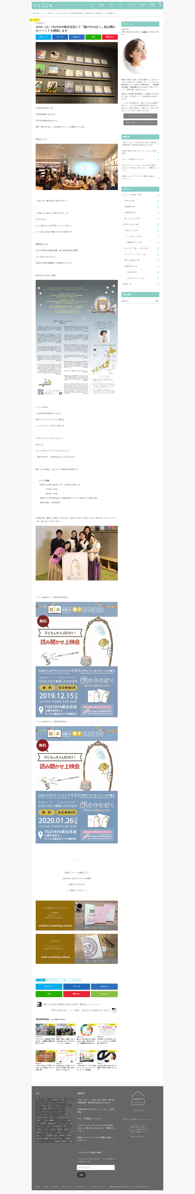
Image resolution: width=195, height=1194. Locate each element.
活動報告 (129, 206)
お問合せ (152, 5)
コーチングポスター (58, 1111)
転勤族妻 (57, 1141)
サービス (120, 5)
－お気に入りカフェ (134, 278)
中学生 (46, 1117)
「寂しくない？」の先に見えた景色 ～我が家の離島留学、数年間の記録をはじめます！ (139, 144)
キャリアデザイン (58, 1108)
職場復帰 (68, 1138)
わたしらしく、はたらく (63, 1105)
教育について (40, 1135)
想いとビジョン (131, 218)
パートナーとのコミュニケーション (47, 1114)
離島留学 (64, 1141)
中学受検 (39, 1117)
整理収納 (62, 1135)
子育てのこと (130, 230)
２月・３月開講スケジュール (133, 159)
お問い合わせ (113, 1187)
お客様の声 (129, 212)
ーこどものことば (133, 236)
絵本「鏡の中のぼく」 (55, 980)
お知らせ (101, 5)
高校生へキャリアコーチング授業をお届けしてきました (139, 177)
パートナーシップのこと (134, 254)
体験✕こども (54, 1117)
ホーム (92, 5)
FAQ (45, 1099)
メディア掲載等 (64, 1114)
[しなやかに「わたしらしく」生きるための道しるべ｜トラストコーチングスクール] (77, 949)
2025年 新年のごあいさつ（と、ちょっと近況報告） (139, 152)
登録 (81, 1175)
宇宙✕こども (67, 1126)
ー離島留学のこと (133, 242)
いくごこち (43, 5)
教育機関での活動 (51, 1135)
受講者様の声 (52, 1123)
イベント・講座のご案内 (73, 980)
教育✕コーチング (63, 1132)
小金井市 (52, 1129)
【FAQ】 (126, 284)
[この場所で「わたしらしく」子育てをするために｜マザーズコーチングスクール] (77, 916)
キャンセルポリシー (80, 1187)
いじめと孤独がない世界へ (57, 1099)
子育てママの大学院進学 (53, 1126)
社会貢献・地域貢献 (42, 1138)
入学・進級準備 (41, 1123)
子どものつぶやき (63, 1123)
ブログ (111, 5)
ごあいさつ (51, 1102)
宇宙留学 (39, 1129)
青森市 (71, 1141)
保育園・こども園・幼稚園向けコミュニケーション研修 (53, 1120)
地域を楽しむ (130, 266)
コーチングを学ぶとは (43, 1111)
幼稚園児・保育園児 (63, 1129)
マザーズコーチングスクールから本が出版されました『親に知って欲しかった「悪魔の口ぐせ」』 (139, 167)
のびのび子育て (61, 1102)
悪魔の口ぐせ (40, 1132)
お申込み (142, 5)
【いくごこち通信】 (131, 195)
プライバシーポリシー (98, 1187)
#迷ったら (39, 1099)
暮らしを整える (131, 260)
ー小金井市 (130, 272)
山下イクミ (141, 1136)
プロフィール (131, 5)
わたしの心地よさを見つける (45, 1105)
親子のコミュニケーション (44, 1141)
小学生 (46, 1129)
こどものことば (41, 1102)
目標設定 (69, 1135)
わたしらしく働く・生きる (135, 248)
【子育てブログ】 (130, 224)
